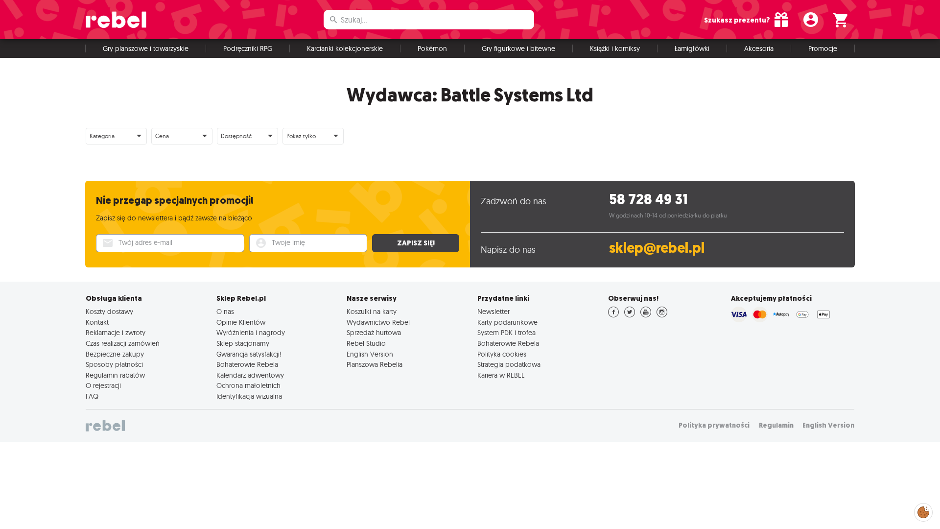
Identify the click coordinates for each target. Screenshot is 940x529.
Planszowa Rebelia (374, 364)
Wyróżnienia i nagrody (250, 332)
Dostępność (236, 136)
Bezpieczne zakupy (115, 354)
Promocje (822, 48)
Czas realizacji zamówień (123, 343)
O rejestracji (103, 385)
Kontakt (97, 322)
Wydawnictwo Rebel (378, 322)
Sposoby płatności (114, 364)
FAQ (92, 396)
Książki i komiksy (615, 48)
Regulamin (776, 425)
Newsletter (493, 311)
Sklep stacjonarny (242, 343)
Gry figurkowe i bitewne (518, 48)
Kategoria (102, 136)
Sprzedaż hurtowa (374, 332)
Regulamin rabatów (115, 375)
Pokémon (432, 48)
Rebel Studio (366, 343)
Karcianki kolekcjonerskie (345, 48)
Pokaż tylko (301, 136)
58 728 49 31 (648, 199)
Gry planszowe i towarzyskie (145, 48)
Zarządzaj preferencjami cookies (923, 510)
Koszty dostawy (109, 311)
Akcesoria (759, 48)
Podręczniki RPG (247, 48)
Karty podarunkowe (507, 322)
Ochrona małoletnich (248, 385)
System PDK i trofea (506, 332)
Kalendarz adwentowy (250, 375)
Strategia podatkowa (508, 364)
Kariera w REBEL (500, 375)
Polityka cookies (501, 354)
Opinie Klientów (240, 322)
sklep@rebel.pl (657, 248)
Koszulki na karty (372, 311)
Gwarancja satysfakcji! (249, 354)
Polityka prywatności (714, 425)
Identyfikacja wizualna (249, 396)
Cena (162, 136)
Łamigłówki (692, 48)
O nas (225, 311)
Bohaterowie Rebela (247, 364)
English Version (370, 354)
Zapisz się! (416, 243)
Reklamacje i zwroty (115, 332)
